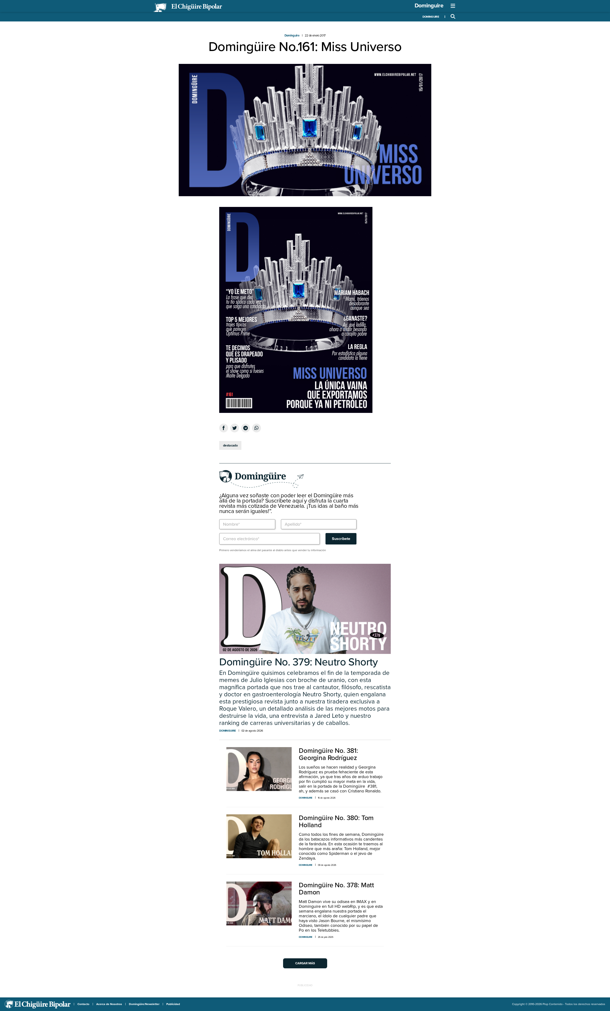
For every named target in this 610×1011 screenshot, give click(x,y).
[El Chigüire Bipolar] (187, 7)
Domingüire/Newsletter (144, 1004)
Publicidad (173, 1004)
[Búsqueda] (453, 17)
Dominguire (429, 5)
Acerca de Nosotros (109, 1004)
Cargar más (305, 963)
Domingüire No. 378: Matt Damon (336, 888)
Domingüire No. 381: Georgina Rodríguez (328, 754)
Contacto (83, 1004)
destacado (230, 445)
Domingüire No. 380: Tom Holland (336, 821)
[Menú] (453, 6)
